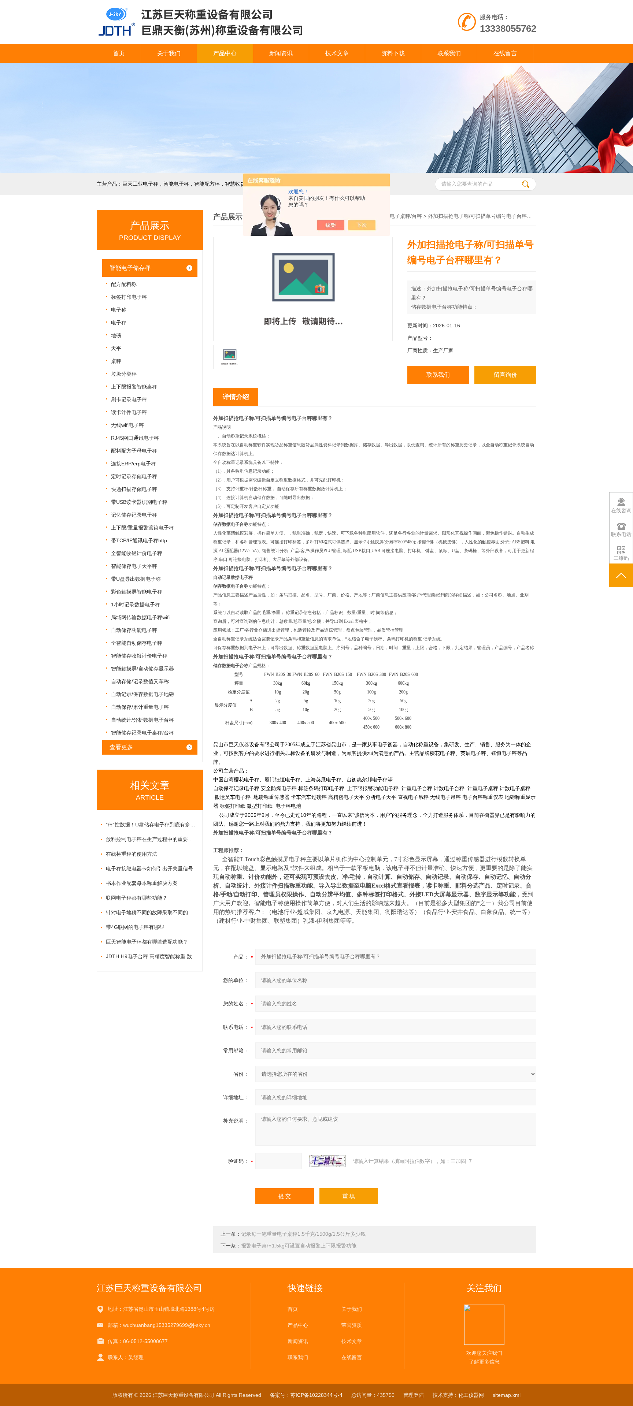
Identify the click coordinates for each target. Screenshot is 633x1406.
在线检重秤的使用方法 (131, 854)
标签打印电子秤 (129, 297)
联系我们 (449, 53)
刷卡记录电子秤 (129, 399)
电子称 (118, 310)
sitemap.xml (507, 1395)
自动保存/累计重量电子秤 (140, 707)
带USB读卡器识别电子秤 (139, 502)
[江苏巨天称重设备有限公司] (232, 7)
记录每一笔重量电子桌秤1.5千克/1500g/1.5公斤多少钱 (303, 1234)
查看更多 (121, 747)
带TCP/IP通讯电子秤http (139, 540)
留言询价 (505, 375)
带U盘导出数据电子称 (136, 579)
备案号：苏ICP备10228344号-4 (306, 1395)
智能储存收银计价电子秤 (139, 656)
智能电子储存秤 (130, 268)
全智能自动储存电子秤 (136, 643)
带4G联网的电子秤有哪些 (135, 927)
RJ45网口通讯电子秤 (135, 438)
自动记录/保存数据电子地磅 (142, 694)
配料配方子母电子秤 (134, 451)
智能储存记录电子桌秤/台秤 (142, 733)
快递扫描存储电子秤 (134, 489)
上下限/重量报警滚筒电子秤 (142, 528)
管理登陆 (413, 1395)
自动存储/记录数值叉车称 (140, 681)
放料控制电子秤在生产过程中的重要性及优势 (151, 839)
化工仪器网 (471, 1395)
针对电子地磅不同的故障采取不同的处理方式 (151, 912)
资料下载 (393, 53)
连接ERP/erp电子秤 (133, 463)
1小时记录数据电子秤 (135, 604)
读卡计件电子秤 (129, 412)
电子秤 (118, 323)
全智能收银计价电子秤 (136, 553)
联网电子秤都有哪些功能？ (136, 898)
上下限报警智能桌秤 (134, 387)
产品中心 (225, 53)
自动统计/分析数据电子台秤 (142, 720)
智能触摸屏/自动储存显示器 (142, 669)
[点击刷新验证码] (327, 1161)
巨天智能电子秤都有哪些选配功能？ (147, 942)
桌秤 (116, 361)
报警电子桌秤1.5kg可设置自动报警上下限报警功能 (298, 1246)
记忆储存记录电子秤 (134, 515)
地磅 (116, 335)
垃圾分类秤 (124, 374)
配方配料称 (124, 284)
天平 (116, 348)
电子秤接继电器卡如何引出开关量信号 (149, 868)
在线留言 (505, 53)
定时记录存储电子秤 (134, 476)
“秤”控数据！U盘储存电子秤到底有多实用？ (151, 824)
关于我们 (169, 53)
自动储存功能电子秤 (134, 630)
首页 (119, 53)
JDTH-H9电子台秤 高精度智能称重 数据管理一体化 (151, 956)
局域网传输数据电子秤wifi (140, 617)
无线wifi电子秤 (127, 425)
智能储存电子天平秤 (134, 566)
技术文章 (337, 53)
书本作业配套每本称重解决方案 (142, 883)
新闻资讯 (281, 53)
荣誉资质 (351, 1325)
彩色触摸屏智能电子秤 (136, 592)
